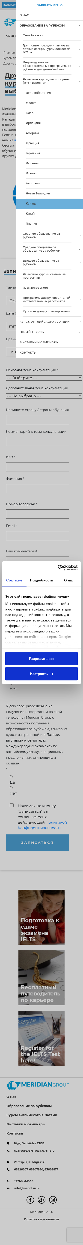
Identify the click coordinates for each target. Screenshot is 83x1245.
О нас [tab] (69, 580)
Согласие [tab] (14, 580)
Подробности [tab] (41, 580)
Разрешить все (41, 659)
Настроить (39, 673)
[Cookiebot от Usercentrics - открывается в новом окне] (58, 567)
